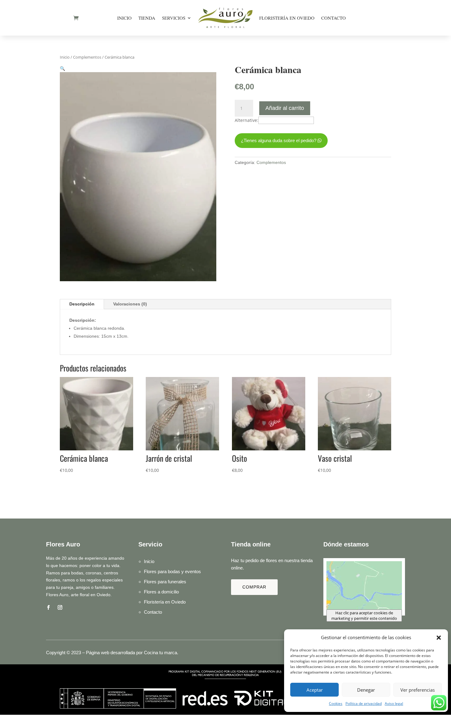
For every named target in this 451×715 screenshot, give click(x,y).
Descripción (81, 303)
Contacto (333, 18)
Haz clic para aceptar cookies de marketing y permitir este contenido (364, 615)
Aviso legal (394, 703)
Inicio (124, 18)
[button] (439, 638)
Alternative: (246, 120)
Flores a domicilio (161, 591)
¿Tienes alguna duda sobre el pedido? (278, 140)
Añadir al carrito (284, 108)
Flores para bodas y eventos (172, 571)
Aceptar (314, 690)
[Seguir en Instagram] (59, 607)
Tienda (146, 18)
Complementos (87, 57)
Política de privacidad (363, 703)
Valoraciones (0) (130, 303)
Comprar (254, 587)
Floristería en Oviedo (286, 18)
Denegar (366, 690)
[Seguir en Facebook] (48, 607)
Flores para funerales (165, 581)
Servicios (173, 18)
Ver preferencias (417, 690)
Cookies (335, 703)
